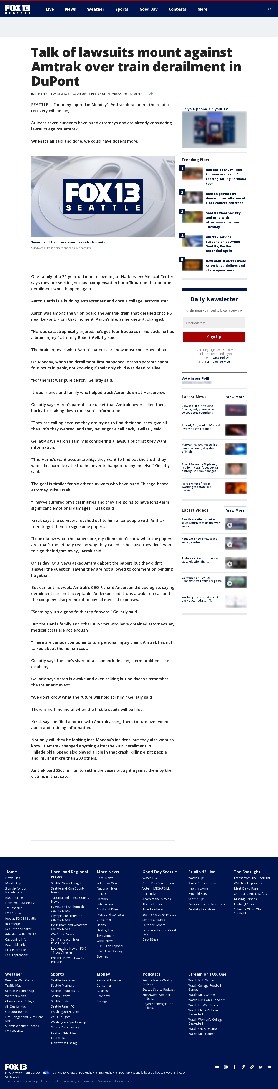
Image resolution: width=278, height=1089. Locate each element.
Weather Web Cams (19, 980)
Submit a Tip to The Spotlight (248, 911)
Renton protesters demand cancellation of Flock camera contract (225, 198)
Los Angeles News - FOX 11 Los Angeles (68, 950)
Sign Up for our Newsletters (15, 890)
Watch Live (150, 878)
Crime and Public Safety (250, 894)
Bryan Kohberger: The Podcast (157, 1006)
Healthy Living (106, 930)
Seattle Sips (196, 899)
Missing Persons (245, 899)
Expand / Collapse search (270, 9)
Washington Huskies (65, 1012)
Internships (13, 924)
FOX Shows (13, 913)
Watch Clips (196, 878)
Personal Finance (109, 980)
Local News (105, 878)
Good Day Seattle (159, 871)
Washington (80, 94)
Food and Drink (107, 909)
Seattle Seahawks (63, 980)
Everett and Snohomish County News (67, 909)
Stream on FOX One (207, 974)
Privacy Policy (219, 358)
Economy (103, 996)
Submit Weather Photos (159, 914)
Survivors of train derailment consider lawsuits (68, 242)
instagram (225, 1067)
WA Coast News (62, 934)
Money (103, 974)
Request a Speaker (18, 929)
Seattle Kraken (61, 1001)
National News (107, 888)
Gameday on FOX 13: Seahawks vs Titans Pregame (202, 579)
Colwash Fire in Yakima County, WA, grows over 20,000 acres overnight (198, 409)
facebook (234, 1067)
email (269, 1067)
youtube (217, 1067)
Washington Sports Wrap (68, 1022)
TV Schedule (13, 908)
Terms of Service (217, 361)
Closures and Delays (19, 1001)
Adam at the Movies (156, 899)
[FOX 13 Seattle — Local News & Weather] (19, 9)
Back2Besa (150, 939)
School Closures (153, 920)
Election (102, 899)
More (202, 9)
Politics (102, 894)
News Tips (12, 878)
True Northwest (153, 909)
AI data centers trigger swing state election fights (202, 560)
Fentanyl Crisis (244, 904)
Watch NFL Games (201, 980)
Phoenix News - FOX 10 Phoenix (67, 960)
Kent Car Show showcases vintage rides (199, 540)
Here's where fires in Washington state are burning (196, 487)
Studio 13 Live (201, 871)
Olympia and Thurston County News (66, 918)
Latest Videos (195, 510)
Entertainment (107, 904)
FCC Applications (17, 955)
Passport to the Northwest (207, 904)
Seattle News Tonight (66, 883)
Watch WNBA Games (203, 1029)
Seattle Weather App (19, 991)
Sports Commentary (65, 1027)
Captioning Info (16, 939)
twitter (260, 1067)
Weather (13, 974)
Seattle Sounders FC (65, 991)
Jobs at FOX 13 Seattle (21, 918)
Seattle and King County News (68, 890)
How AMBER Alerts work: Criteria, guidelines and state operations (226, 265)
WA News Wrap (108, 883)
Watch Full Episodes (248, 883)
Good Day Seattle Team (159, 883)
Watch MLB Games (202, 995)
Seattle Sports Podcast (158, 989)
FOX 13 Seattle (60, 94)
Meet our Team (16, 897)
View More (235, 396)
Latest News (194, 396)
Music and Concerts (110, 914)
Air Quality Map (16, 1006)
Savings (102, 1001)
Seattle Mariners (62, 985)
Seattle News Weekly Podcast (157, 982)
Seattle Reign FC (62, 1006)
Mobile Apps (14, 883)
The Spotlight (247, 871)
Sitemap (102, 956)
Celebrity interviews (201, 909)
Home (11, 871)
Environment (105, 935)
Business (103, 991)
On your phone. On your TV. (205, 109)
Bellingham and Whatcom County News (69, 927)
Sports (57, 974)
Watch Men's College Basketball (203, 1012)
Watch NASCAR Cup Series (207, 1000)
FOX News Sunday (109, 951)
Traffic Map (13, 985)
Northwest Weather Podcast (156, 997)
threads (251, 1067)
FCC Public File (15, 944)
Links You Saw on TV (20, 903)
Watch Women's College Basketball (205, 1021)
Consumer (104, 920)
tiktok (243, 1067)
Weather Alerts (15, 996)
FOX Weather (14, 1031)
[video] (236, 524)
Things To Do (152, 904)
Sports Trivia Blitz (63, 1032)
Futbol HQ (58, 1038)
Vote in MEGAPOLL (156, 888)
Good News (105, 941)
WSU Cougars (60, 1017)
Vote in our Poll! (195, 378)
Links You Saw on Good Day (159, 932)
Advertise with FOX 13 (20, 934)
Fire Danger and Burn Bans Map (24, 1019)
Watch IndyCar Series (203, 1005)
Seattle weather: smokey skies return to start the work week (201, 522)
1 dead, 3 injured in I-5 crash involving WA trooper (201, 427)
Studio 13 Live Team (202, 883)
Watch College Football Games (204, 987)
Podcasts (151, 974)
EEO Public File (15, 950)
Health (101, 925)
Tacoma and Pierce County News (70, 899)
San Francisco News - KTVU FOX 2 (66, 941)
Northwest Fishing (64, 1043)
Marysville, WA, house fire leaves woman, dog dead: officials (199, 448)
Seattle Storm (60, 996)
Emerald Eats (197, 894)
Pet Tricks (149, 894)
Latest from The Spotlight (252, 878)
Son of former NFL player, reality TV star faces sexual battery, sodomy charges (200, 467)
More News (108, 871)
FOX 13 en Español (110, 946)
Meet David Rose (246, 888)
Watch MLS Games (201, 1034)
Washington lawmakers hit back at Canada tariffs (200, 598)
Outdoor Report (153, 925)
